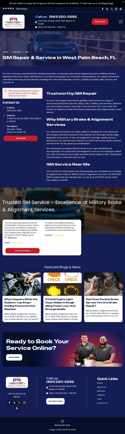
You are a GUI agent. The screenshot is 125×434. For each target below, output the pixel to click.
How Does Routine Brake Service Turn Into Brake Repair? (102, 302)
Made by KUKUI (69, 429)
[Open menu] (121, 22)
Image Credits (55, 429)
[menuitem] (105, 383)
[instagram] (116, 9)
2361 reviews (21, 8)
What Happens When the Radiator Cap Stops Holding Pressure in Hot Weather (20, 304)
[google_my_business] (121, 9)
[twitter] (112, 9)
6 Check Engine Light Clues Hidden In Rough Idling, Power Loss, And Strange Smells (60, 304)
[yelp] (107, 9)
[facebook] (102, 9)
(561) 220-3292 (14, 110)
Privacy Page (107, 3)
